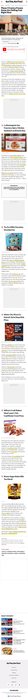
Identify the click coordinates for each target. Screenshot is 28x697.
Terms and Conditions (14, 675)
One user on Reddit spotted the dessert (12, 261)
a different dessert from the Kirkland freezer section (14, 527)
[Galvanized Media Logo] (14, 690)
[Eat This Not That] (14, 185)
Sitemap (14, 672)
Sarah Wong (6, 41)
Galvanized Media (10, 692)
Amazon (3, 501)
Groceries (7, 5)
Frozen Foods (11, 551)
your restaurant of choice (17, 157)
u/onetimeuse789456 (11, 355)
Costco (3, 551)
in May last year (16, 274)
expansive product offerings (16, 71)
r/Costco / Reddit (5, 152)
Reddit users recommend (7, 173)
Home (2, 5)
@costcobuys (21, 519)
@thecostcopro (11, 367)
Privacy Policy (14, 670)
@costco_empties (5, 513)
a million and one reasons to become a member (12, 62)
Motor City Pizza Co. (5, 342)
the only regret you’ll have (15, 281)
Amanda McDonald (12, 43)
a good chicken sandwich (15, 155)
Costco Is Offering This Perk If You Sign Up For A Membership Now (13, 532)
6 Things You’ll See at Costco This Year (13, 94)
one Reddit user (10, 345)
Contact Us (14, 677)
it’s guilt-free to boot (12, 448)
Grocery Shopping (7, 553)
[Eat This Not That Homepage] (14, 1)
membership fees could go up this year (13, 65)
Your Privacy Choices (15, 696)
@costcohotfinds (22, 164)
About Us (14, 667)
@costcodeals (13, 451)
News (16, 553)
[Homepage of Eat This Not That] (13, 663)
